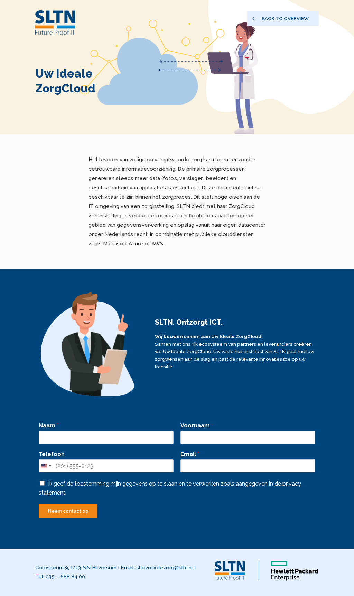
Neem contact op (68, 511)
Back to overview (285, 18)
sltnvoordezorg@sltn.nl (164, 568)
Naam (48, 425)
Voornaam (196, 425)
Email (189, 454)
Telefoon (52, 454)
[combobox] (46, 465)
